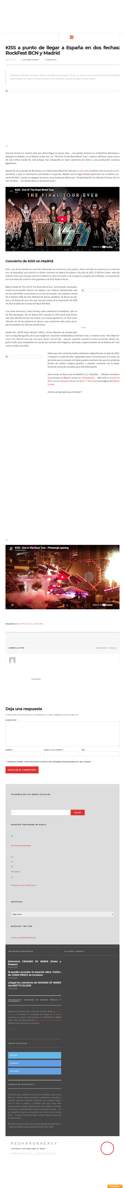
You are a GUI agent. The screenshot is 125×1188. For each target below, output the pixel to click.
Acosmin (53, 1153)
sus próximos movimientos (49, 1020)
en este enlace (83, 170)
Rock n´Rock (85, 381)
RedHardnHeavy (34, 1143)
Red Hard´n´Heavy (31, 60)
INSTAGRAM (14, 1071)
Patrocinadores (21, 846)
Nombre (9, 750)
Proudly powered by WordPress (22, 1153)
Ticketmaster (88, 377)
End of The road (23, 624)
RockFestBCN (38, 624)
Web (83, 750)
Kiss (31, 624)
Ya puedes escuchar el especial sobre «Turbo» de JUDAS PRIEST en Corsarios (34, 973)
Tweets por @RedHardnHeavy (23, 937)
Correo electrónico (53, 750)
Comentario (11, 720)
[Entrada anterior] (34, 637)
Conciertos (51, 60)
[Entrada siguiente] (90, 637)
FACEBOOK (14, 1063)
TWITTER (13, 1055)
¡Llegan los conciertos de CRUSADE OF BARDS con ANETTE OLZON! (34, 984)
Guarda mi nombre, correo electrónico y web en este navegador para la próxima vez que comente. (49, 762)
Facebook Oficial (67, 381)
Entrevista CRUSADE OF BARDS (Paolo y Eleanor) (34, 963)
